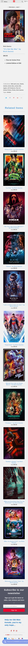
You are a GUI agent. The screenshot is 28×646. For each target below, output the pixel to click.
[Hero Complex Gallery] (14, 1)
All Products (11, 88)
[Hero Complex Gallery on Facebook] (11, 631)
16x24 (5, 73)
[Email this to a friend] (21, 98)
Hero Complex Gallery (16, 634)
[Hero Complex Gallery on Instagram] (17, 631)
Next (18, 7)
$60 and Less (15, 84)
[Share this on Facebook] (9, 98)
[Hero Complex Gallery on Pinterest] (14, 631)
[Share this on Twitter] (6, 98)
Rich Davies (7, 46)
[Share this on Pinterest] (13, 98)
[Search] (22, 1)
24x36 (10, 73)
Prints (14, 90)
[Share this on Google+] (17, 98)
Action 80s (10, 86)
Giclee (9, 92)
